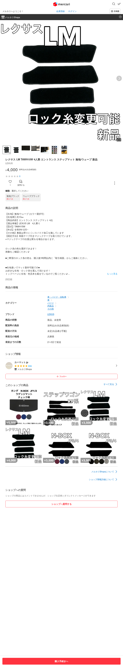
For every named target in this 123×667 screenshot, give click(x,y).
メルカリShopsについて (102, 471)
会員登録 (60, 11)
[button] (113, 4)
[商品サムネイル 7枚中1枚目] (6, 150)
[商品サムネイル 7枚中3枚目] (26, 150)
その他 (50, 308)
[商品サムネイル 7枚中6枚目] (54, 150)
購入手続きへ (61, 661)
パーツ (50, 302)
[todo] (119, 4)
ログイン (72, 11)
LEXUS (50, 314)
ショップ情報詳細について (101, 479)
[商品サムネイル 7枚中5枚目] (45, 150)
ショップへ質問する (61, 504)
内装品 (50, 305)
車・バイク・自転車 (56, 296)
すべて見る (109, 384)
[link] (111, 384)
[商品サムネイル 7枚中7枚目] (64, 150)
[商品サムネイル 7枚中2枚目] (16, 150)
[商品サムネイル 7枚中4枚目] (35, 150)
